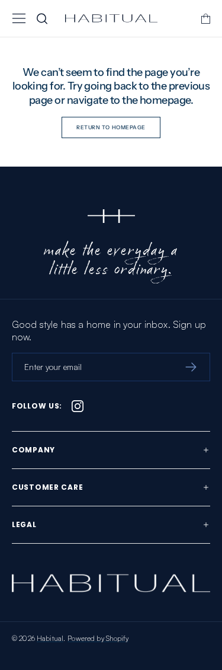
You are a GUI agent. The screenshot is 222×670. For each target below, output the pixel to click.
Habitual (50, 638)
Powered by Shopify (97, 638)
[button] (19, 18)
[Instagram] (77, 406)
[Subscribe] (191, 367)
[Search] (42, 18)
